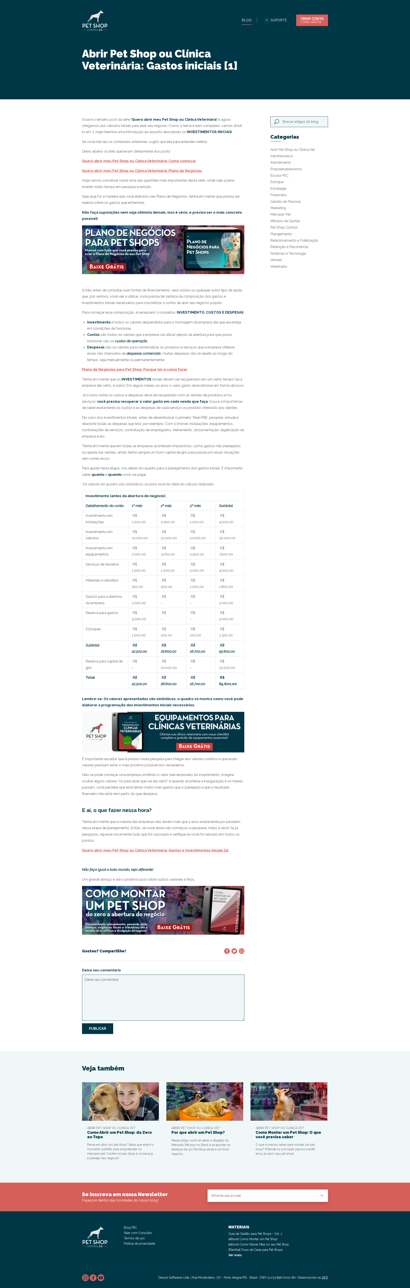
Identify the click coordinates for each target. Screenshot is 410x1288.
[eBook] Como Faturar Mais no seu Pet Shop (258, 1244)
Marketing (278, 208)
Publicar (97, 1029)
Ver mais (235, 1255)
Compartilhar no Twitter (234, 951)
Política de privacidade (139, 1243)
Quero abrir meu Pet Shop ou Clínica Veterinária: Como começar (139, 161)
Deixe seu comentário (101, 970)
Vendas (276, 260)
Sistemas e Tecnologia (288, 253)
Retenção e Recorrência (289, 247)
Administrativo (281, 156)
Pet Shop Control (283, 227)
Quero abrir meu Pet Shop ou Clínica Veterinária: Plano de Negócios (142, 171)
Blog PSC (130, 1227)
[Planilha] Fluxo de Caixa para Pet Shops (255, 1249)
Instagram (85, 1277)
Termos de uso (134, 1238)
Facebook (93, 1277)
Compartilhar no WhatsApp (241, 951)
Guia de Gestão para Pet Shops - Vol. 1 (255, 1233)
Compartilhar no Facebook (227, 951)
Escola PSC (279, 175)
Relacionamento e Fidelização (294, 240)
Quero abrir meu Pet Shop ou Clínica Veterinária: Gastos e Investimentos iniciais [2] (155, 850)
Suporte (279, 20)
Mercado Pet (280, 214)
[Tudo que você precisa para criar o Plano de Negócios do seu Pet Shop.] (163, 249)
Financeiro (278, 195)
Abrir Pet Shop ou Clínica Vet (292, 150)
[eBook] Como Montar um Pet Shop (252, 1239)
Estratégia (278, 189)
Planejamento (281, 234)
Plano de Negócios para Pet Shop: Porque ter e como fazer (134, 369)
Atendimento (280, 162)
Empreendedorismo (286, 169)
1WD (325, 1277)
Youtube (100, 1277)
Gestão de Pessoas (285, 202)
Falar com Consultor (138, 1233)
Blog (247, 20)
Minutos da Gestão (285, 221)
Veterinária (278, 266)
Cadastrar (321, 1195)
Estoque (277, 182)
